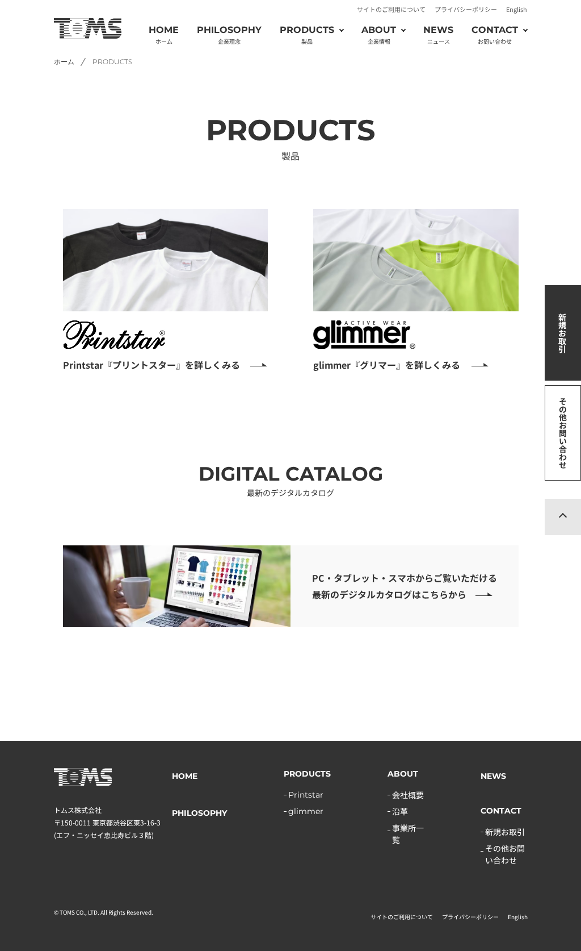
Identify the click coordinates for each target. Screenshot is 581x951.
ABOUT (403, 774)
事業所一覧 (408, 833)
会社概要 (408, 794)
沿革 (400, 811)
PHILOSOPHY (229, 34)
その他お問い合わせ (563, 432)
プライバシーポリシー (466, 9)
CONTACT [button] (494, 34)
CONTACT (501, 811)
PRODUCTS (307, 774)
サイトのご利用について (391, 9)
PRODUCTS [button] (307, 34)
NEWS (438, 34)
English (516, 9)
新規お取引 (562, 332)
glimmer (305, 811)
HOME (164, 34)
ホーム (64, 61)
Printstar (305, 795)
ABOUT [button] (378, 34)
